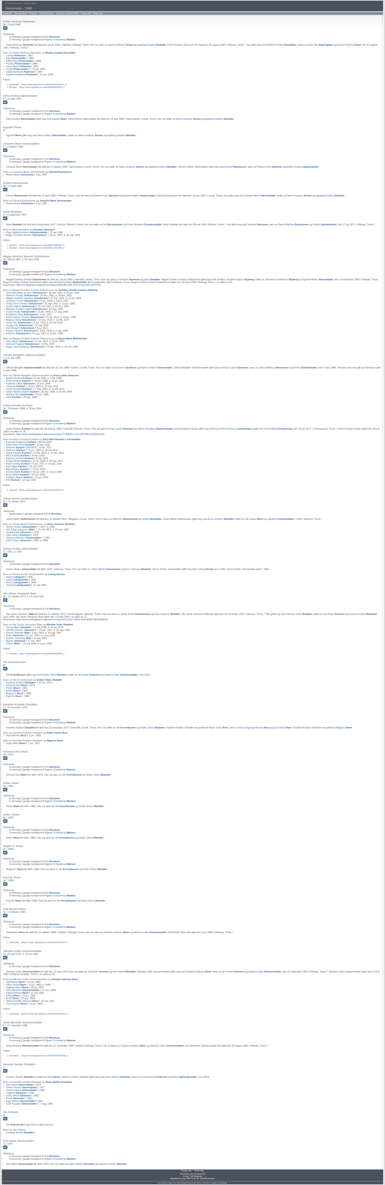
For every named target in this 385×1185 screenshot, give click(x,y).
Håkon (12, 643)
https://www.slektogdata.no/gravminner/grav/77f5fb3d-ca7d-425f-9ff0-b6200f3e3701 (60, 434)
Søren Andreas (120, 45)
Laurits (15, 55)
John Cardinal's (181, 1183)
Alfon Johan (16, 984)
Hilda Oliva (19, 61)
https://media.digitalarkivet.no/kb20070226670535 (44, 1056)
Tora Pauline (16, 1003)
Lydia (17, 579)
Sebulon (257, 224)
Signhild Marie (317, 279)
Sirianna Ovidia (363, 614)
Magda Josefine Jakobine (27, 298)
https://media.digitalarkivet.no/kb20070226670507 (44, 942)
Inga (16, 58)
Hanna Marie (72, 282)
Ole (113, 224)
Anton (13, 690)
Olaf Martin (15, 982)
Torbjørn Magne (19, 477)
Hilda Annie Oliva (20, 444)
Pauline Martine (21, 330)
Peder (13, 688)
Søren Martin (118, 1077)
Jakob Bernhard (20, 71)
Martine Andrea (19, 378)
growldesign (223, 1183)
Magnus (344, 727)
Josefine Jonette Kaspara (235, 279)
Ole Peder (334, 614)
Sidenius (125, 519)
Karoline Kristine (20, 682)
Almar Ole (18, 322)
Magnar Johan (21, 320)
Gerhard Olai (16, 685)
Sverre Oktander (18, 632)
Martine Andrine (156, 367)
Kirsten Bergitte (144, 224)
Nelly (15, 635)
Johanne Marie (260, 195)
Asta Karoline (18, 463)
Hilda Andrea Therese (25, 317)
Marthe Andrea (302, 167)
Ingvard (59, 119)
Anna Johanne (221, 519)
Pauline (18, 63)
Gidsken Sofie (120, 674)
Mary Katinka (18, 455)
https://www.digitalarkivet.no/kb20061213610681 (41, 248)
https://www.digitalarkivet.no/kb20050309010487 (41, 654)
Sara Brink (283, 727)
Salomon (15, 386)
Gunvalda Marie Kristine (26, 292)
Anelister (33, 13)
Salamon (125, 367)
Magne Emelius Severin (26, 235)
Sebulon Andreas (116, 932)
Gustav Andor (20, 311)
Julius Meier (18, 1095)
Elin (13, 480)
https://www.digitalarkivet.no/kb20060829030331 (41, 87)
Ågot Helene (17, 469)
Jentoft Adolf (18, 532)
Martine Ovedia (281, 45)
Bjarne (15, 641)
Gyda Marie (16, 743)
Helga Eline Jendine (24, 303)
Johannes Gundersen (281, 279)
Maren (184, 1077)
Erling (13, 995)
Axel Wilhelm (16, 735)
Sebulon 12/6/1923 (21, 447)
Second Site (192, 1183)
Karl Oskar (16, 466)
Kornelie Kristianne (21, 442)
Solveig (18, 585)
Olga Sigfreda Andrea (26, 232)
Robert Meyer (20, 174)
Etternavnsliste (20, 13)
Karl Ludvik (236, 367)
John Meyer (19, 341)
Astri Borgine (20, 328)
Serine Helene (21, 1087)
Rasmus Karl (269, 167)
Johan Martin (106, 569)
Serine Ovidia (21, 527)
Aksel (15, 577)
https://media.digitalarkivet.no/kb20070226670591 (44, 1014)
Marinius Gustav (22, 295)
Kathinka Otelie (20, 383)
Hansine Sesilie (20, 1132)
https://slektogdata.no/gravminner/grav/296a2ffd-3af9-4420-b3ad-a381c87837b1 (58, 285)
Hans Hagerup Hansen (254, 727)
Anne (17, 582)
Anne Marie (124, 971)
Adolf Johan (18, 540)
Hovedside (7, 13)
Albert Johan (218, 727)
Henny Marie (18, 627)
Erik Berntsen (196, 1176)
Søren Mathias (293, 224)
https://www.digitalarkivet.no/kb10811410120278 (41, 490)
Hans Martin (18, 66)
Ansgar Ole (19, 325)
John (13, 397)
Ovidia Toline (54, 674)
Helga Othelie (18, 461)
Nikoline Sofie (299, 614)
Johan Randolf (18, 389)
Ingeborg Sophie (151, 45)
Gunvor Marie (18, 472)
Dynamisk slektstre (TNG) (67, 13)
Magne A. (14, 693)
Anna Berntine (23, 990)
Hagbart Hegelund (21, 74)
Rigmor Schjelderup (60, 39)
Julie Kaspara (21, 1103)
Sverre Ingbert (21, 306)
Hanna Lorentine (20, 458)
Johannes (98, 971)
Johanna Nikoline (23, 537)
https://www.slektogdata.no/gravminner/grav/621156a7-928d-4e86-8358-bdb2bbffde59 (62, 619)
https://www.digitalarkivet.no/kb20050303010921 (43, 84)
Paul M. (14, 696)
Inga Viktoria (20, 1101)
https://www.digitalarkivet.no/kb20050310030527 (41, 245)
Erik (52, 37)
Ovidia (17, 69)
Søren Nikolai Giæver (22, 391)
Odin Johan (18, 535)
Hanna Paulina (349, 45)
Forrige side (86, 13)
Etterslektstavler (46, 13)
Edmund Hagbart (22, 344)
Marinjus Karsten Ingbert (26, 309)
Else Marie (19, 1084)
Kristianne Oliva (22, 314)
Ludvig (205, 569)
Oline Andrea (52, 135)
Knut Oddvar (17, 474)
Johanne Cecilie (22, 301)
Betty (12, 998)
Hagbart (16, 1093)
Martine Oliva (20, 394)
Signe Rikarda (18, 453)
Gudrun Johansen (18, 638)
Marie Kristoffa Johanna (22, 1001)
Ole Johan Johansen (20, 529)
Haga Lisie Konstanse (25, 346)
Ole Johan (254, 519)
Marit (152, 279)
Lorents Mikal (277, 428)
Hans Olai (320, 45)
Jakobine (280, 519)
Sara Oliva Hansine (232, 428)
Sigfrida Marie (17, 987)
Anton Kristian (18, 381)
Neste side (98, 13)
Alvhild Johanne (20, 630)
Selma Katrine (21, 1090)
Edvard (235, 167)
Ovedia (324, 224)
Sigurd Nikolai (17, 993)
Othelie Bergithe (155, 428)
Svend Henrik (154, 1077)
